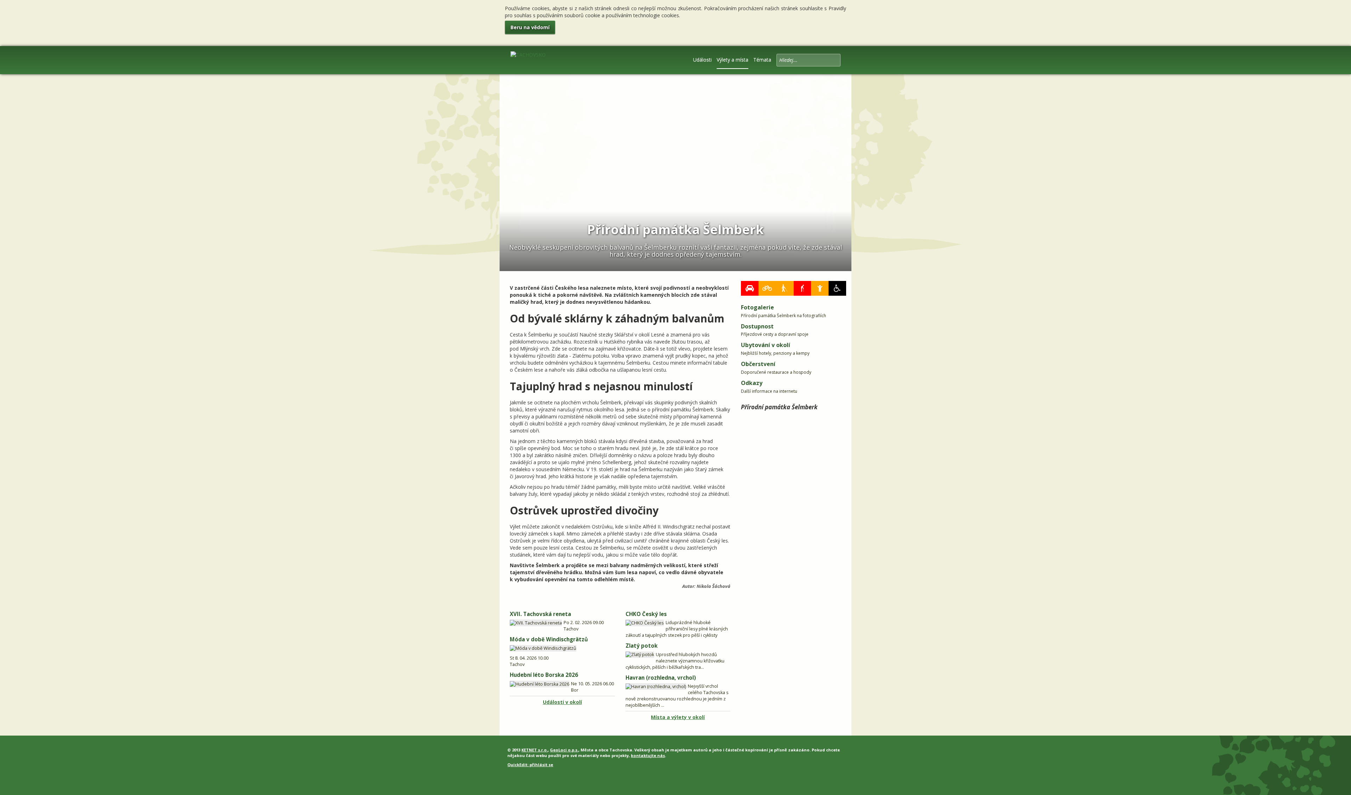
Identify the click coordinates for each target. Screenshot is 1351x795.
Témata (762, 59)
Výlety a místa (732, 59)
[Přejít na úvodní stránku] (528, 59)
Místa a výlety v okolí (678, 717)
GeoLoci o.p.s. (564, 749)
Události (702, 59)
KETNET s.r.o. (534, 749)
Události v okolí (562, 702)
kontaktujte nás (648, 755)
